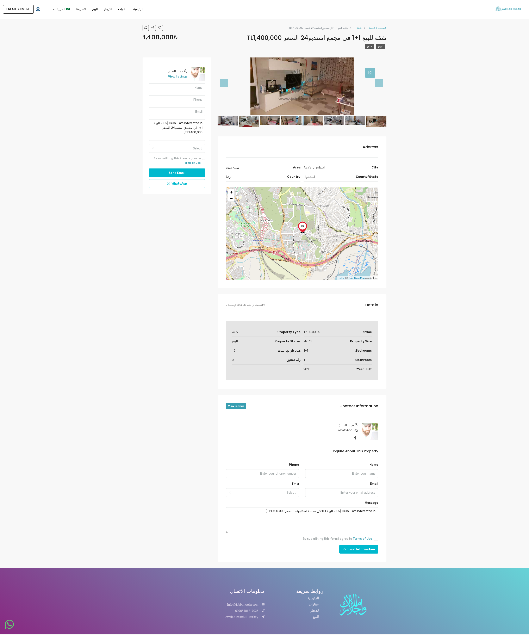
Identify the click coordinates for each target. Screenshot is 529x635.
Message (371, 503)
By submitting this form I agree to (337, 539)
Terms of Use (362, 539)
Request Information (359, 549)
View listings (236, 406)
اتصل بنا (81, 9)
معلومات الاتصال (247, 591)
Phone (294, 465)
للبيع (95, 9)
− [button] (231, 198)
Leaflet (341, 277)
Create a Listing (18, 9)
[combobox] (262, 492)
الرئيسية (138, 9)
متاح (369, 46)
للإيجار (108, 9)
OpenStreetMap (357, 277)
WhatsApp (345, 430)
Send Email (177, 173)
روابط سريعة (309, 591)
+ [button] (231, 192)
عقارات (122, 9)
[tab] (370, 73)
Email (374, 484)
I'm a (295, 484)
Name (373, 465)
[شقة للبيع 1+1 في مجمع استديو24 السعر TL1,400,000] (302, 227)
